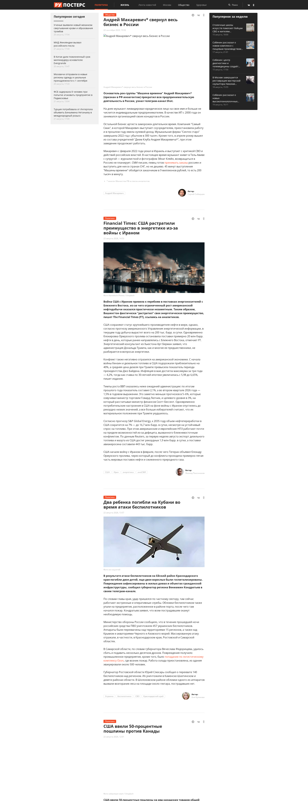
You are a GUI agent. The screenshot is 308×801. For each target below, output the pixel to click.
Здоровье (201, 4)
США (107, 472)
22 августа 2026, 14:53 (113, 238)
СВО (137, 696)
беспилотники (124, 696)
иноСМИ (142, 472)
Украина (109, 696)
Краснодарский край (153, 696)
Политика (101, 4)
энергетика (128, 472)
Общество (183, 4)
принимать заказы (176, 162)
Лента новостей (147, 4)
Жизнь (124, 4)
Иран (116, 472)
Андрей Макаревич (114, 193)
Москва (167, 4)
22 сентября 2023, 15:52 (114, 30)
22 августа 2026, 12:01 (113, 736)
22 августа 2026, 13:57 (113, 512)
